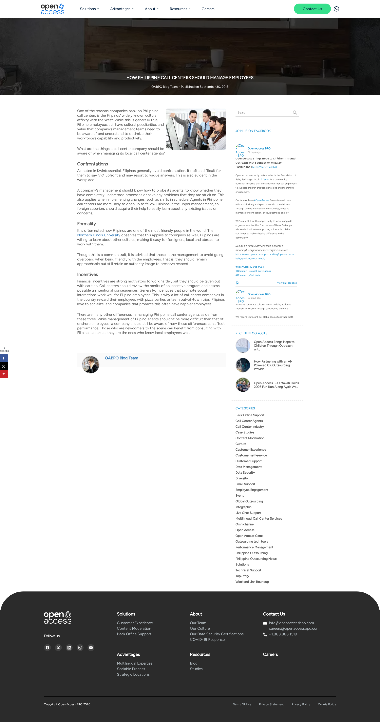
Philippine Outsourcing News (256, 559)
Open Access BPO (259, 148)
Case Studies (245, 432)
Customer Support (249, 461)
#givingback (264, 271)
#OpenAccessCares (246, 266)
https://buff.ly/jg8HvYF (265, 167)
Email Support (245, 484)
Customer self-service (251, 455)
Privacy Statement (271, 704)
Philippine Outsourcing (252, 553)
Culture (241, 444)
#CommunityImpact (246, 271)
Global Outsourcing (249, 501)
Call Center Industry (250, 426)
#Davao (265, 179)
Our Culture (200, 628)
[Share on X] (4, 366)
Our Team (198, 623)
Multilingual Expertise (134, 663)
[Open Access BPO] (57, 617)
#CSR (261, 266)
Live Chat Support (248, 513)
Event (240, 495)
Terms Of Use (242, 704)
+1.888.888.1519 (283, 634)
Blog (194, 663)
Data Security (245, 472)
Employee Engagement (252, 490)
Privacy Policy (301, 704)
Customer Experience (251, 449)
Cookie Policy (327, 704)
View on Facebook (286, 282)
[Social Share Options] (238, 283)
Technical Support (248, 570)
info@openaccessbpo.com (291, 623)
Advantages (120, 9)
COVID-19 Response (207, 639)
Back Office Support (250, 415)
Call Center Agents (249, 421)
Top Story (242, 576)
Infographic (244, 507)
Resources (178, 9)
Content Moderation (250, 438)
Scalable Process (131, 669)
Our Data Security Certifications (217, 634)
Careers (208, 9)
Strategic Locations (133, 674)
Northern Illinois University (98, 235)
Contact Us (312, 9)
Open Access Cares (249, 536)
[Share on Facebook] (4, 358)
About (150, 9)
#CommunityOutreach (248, 275)
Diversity (242, 478)
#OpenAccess (261, 200)
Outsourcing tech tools (252, 541)
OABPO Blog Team (165, 87)
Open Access (245, 530)
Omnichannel (245, 524)
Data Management (249, 467)
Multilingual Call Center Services (259, 518)
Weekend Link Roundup (252, 582)
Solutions (88, 9)
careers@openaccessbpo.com (294, 628)
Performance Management (254, 547)
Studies (196, 669)
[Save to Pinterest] (4, 374)
